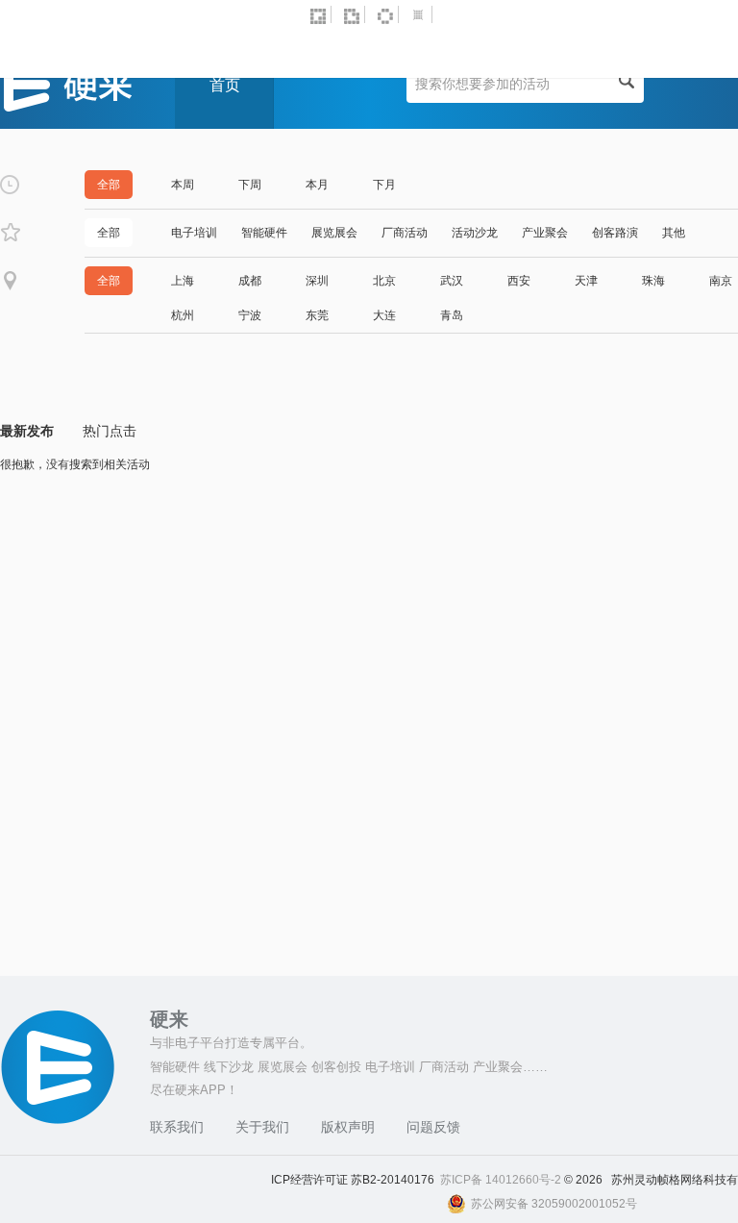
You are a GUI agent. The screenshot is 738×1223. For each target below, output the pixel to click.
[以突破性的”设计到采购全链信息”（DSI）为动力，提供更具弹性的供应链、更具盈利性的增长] (421, 14)
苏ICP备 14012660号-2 (502, 1179)
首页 (224, 85)
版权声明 (348, 1127)
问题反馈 (433, 1127)
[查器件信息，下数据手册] (388, 14)
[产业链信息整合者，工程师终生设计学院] (321, 14)
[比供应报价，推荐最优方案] (354, 14)
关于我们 (262, 1127)
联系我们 (177, 1127)
